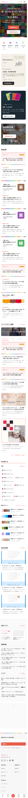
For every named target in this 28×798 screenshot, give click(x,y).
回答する (19, 407)
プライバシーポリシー (19, 414)
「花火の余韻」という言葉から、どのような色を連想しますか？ (13, 396)
